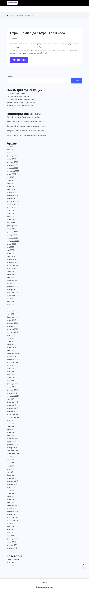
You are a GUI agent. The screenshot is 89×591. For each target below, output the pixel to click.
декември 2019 (12, 359)
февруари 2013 (12, 505)
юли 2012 (10, 527)
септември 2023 (13, 241)
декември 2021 (12, 287)
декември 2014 (12, 445)
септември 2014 (13, 454)
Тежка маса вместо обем (16, 93)
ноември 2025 (12, 165)
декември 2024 (12, 195)
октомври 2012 (12, 518)
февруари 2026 (12, 156)
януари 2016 (11, 405)
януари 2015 (11, 442)
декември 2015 (12, 408)
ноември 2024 (12, 198)
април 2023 (11, 253)
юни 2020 (10, 341)
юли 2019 (10, 369)
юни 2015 (10, 426)
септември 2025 (13, 171)
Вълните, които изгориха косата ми (20, 106)
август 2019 (11, 366)
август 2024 (11, 207)
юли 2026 (10, 150)
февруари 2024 (13, 226)
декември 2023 (12, 232)
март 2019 (10, 381)
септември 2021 (13, 296)
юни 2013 (10, 493)
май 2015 (10, 429)
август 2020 (11, 335)
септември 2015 (13, 417)
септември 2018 (13, 396)
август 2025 (11, 174)
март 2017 (10, 399)
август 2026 (11, 147)
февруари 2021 (12, 317)
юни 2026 (10, 153)
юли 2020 (10, 338)
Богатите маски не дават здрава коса (21, 103)
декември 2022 (12, 262)
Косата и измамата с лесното (18, 96)
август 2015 (11, 420)
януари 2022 (11, 283)
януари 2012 (11, 542)
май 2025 (10, 183)
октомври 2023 (12, 238)
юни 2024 (10, 214)
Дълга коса (11, 562)
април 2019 (11, 378)
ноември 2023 (12, 235)
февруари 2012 (12, 539)
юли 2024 (10, 211)
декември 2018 (12, 390)
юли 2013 (10, 490)
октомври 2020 (12, 329)
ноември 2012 (12, 514)
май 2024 (10, 217)
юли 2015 (10, 423)
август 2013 (11, 487)
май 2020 (10, 344)
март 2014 (10, 472)
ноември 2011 (12, 548)
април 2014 (11, 469)
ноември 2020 (12, 326)
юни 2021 (10, 305)
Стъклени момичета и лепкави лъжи (20, 99)
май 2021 (10, 308)
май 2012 (10, 533)
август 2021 (11, 299)
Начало (10, 15)
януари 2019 (11, 387)
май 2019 (10, 375)
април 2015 (11, 432)
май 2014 (10, 466)
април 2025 (11, 186)
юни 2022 (10, 271)
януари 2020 (11, 356)
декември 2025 (12, 162)
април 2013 (11, 499)
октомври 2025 (12, 168)
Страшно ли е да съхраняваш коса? (38, 33)
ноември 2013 (12, 484)
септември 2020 (13, 332)
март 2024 (11, 223)
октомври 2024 (12, 201)
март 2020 (11, 350)
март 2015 (10, 435)
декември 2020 (12, 323)
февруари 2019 (12, 384)
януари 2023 (11, 259)
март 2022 (11, 277)
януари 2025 (11, 192)
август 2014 (11, 457)
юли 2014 (10, 460)
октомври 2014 (12, 451)
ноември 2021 (12, 290)
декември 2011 (12, 545)
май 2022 (10, 274)
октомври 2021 (12, 293)
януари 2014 (11, 478)
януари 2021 (11, 320)
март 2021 (10, 314)
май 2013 (10, 496)
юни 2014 (10, 463)
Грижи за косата (13, 559)
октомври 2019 (12, 363)
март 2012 (10, 536)
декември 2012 (12, 511)
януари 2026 (11, 159)
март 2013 (10, 502)
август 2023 (11, 244)
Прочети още (19, 60)
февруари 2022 (12, 280)
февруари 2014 (12, 475)
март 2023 (11, 256)
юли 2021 (10, 302)
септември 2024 (13, 204)
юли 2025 (10, 177)
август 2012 (11, 524)
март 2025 (11, 189)
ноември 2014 (12, 448)
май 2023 (10, 250)
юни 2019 (10, 372)
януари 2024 (11, 229)
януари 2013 (11, 508)
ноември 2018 (12, 393)
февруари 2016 (12, 402)
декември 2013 (12, 481)
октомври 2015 (12, 414)
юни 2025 (10, 180)
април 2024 (11, 220)
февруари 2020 (13, 353)
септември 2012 (13, 521)
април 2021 (11, 311)
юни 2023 (10, 247)
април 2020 (11, 347)
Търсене (10, 76)
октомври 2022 (12, 265)
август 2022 (11, 268)
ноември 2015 (12, 411)
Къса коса (10, 566)
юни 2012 (10, 530)
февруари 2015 (12, 438)
